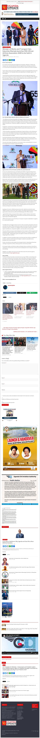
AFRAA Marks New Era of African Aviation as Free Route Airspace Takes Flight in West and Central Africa (20, 350)
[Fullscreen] (36, 653)
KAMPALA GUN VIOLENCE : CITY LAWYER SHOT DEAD (25, 331)
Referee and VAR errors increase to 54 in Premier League (19, 690)
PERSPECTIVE (5, 539)
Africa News (8, 47)
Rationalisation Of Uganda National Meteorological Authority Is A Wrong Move (22, 572)
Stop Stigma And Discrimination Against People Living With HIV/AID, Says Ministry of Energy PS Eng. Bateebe (19, 328)
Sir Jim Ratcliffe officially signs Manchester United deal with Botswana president (23, 695)
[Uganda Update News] (3, 19)
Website (3, 389)
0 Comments (17, 56)
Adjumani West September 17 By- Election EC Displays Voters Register (26, 2)
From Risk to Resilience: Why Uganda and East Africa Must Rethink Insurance (18, 542)
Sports (4, 665)
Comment (4, 362)
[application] (20, 644)
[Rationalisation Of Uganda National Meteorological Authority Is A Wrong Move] (5, 571)
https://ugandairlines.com (26, 275)
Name (3, 377)
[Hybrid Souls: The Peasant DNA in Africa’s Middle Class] (5, 557)
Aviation (4, 47)
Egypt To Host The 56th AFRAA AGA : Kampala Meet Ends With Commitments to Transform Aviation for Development (31, 312)
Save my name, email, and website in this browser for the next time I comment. (18, 395)
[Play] (3, 653)
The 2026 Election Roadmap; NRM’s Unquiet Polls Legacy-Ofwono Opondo (22, 567)
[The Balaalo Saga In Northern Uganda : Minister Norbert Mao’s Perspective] (5, 584)
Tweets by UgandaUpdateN (6, 659)
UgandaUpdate (11, 56)
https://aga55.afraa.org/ (14, 253)
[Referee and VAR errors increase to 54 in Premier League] (5, 690)
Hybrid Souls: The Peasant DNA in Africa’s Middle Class (18, 558)
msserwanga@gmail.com (20, 718)
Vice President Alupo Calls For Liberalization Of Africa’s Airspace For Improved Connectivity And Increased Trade (19, 312)
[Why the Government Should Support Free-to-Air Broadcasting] (5, 590)
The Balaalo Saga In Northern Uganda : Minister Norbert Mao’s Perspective (22, 585)
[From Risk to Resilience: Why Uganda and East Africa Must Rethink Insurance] (20, 529)
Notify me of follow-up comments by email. (10, 399)
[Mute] (35, 653)
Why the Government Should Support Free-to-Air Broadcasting (20, 590)
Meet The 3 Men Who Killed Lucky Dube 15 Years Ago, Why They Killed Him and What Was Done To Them (21, 629)
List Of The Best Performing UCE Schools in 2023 (17, 624)
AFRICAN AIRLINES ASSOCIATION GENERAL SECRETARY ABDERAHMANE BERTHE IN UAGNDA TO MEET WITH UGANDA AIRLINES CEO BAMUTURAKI (8, 317)
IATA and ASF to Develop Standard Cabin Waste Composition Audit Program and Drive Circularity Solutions (32, 347)
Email (3, 383)
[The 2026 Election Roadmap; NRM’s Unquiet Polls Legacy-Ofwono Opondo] (5, 566)
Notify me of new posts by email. (8, 402)
